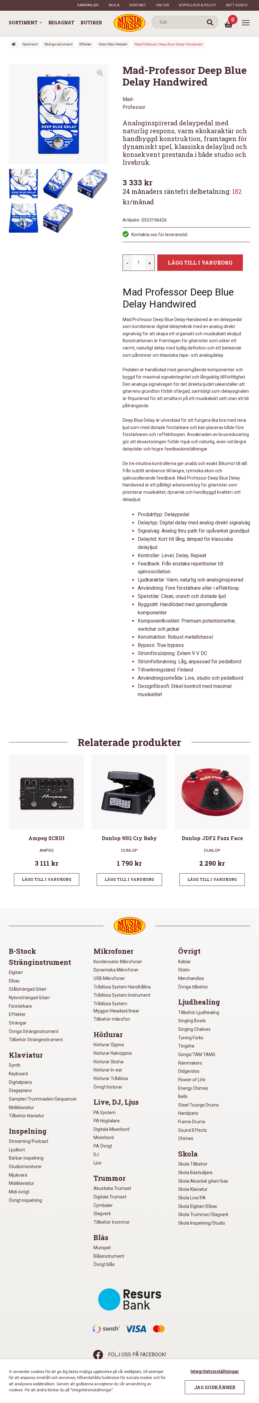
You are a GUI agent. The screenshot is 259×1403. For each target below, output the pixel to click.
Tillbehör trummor (111, 1222)
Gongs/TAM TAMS (196, 1054)
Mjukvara (18, 1175)
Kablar (184, 961)
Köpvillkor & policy (197, 5)
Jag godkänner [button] (214, 1387)
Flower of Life (191, 1079)
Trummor (109, 1178)
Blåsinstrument (108, 1256)
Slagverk (102, 1213)
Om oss (162, 5)
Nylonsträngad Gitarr (29, 997)
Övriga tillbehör (193, 986)
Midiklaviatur (21, 1107)
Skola (113, 5)
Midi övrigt (19, 1191)
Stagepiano (20, 1090)
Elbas (14, 980)
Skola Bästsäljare (195, 1172)
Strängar (18, 1022)
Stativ (184, 969)
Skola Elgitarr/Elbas (197, 1206)
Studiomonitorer (25, 1166)
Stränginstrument (58, 44)
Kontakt (138, 5)
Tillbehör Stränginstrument (36, 1039)
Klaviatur (26, 1055)
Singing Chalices (194, 1029)
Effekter (85, 44)
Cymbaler (103, 1205)
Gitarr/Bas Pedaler (113, 44)
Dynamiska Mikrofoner (116, 969)
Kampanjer (87, 5)
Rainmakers (190, 1063)
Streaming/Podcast (28, 1141)
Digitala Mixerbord (111, 1129)
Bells (183, 1096)
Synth (15, 1065)
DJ (96, 1154)
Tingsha (186, 1045)
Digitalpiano (20, 1082)
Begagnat (61, 23)
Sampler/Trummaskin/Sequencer (43, 1099)
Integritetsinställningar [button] (214, 1371)
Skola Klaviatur (193, 1189)
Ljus (97, 1162)
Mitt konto (237, 5)
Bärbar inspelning (26, 1158)
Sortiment (23, 23)
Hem (13, 44)
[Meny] (245, 22)
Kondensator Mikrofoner (117, 961)
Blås (100, 1237)
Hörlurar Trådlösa (110, 1078)
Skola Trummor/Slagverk (203, 1214)
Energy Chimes (193, 1088)
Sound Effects (192, 1130)
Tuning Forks (190, 1037)
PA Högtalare (106, 1120)
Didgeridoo (189, 1071)
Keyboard (18, 1073)
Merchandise (191, 978)
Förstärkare (20, 1006)
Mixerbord (103, 1137)
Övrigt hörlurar (107, 1087)
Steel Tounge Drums (198, 1104)
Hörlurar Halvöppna (112, 1053)
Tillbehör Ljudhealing (198, 1012)
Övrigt (189, 951)
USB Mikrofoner (109, 978)
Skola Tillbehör (193, 1164)
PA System (104, 1112)
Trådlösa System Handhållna (122, 986)
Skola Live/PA (192, 1197)
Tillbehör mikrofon (111, 1019)
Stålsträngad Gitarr (28, 989)
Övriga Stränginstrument (33, 1031)
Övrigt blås (104, 1264)
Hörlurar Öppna (108, 1044)
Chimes (185, 1138)
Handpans (188, 1113)
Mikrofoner (113, 951)
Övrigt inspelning (25, 1200)
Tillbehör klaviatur (26, 1115)
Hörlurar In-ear (107, 1069)
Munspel (102, 1247)
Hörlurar (108, 1034)
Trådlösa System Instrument (121, 995)
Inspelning (28, 1131)
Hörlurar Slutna (108, 1061)
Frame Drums (191, 1121)
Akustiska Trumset (112, 1188)
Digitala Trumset (109, 1196)
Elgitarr (16, 972)
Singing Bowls (192, 1020)
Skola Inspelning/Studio (201, 1223)
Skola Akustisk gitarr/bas (203, 1181)
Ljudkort (17, 1149)
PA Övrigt (102, 1146)
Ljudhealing (199, 1002)
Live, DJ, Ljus (116, 1102)
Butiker (91, 23)
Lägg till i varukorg (200, 262)
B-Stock (22, 951)
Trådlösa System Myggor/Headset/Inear (116, 1007)
